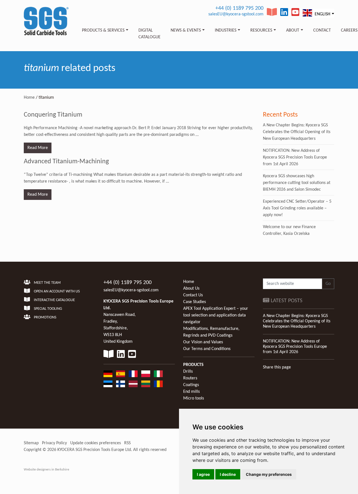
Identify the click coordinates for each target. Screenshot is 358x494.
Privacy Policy (54, 443)
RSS (127, 443)
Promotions (44, 317)
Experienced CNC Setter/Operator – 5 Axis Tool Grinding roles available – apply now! (297, 208)
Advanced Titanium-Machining (66, 161)
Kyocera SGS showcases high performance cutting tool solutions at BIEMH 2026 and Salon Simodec (296, 183)
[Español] (120, 373)
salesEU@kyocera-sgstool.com (235, 14)
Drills (188, 371)
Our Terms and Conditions (206, 349)
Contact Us (193, 295)
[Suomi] (120, 383)
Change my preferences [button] (269, 474)
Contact (322, 30)
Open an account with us (56, 291)
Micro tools (193, 398)
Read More (37, 148)
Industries (225, 30)
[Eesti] (107, 383)
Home (29, 97)
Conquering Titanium (53, 115)
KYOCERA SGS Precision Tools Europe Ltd (94, 450)
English (322, 14)
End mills (191, 391)
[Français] (133, 373)
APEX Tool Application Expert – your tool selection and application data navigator (215, 315)
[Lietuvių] (145, 383)
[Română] (158, 383)
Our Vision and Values (203, 342)
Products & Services (103, 30)
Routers (190, 378)
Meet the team (47, 283)
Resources (261, 30)
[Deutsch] (107, 373)
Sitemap (31, 443)
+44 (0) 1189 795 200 (239, 8)
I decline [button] (228, 474)
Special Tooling (47, 309)
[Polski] (145, 373)
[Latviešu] (133, 383)
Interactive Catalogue (54, 300)
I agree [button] (203, 474)
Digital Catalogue (149, 33)
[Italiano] (158, 373)
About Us (191, 288)
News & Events (186, 30)
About (292, 30)
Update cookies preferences (95, 443)
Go (328, 284)
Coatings (191, 385)
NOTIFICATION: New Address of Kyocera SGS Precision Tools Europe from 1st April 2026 (295, 157)
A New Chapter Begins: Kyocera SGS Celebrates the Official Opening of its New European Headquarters (296, 132)
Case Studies (194, 302)
